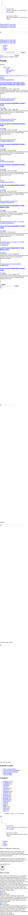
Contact (5, 49)
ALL (1, 75)
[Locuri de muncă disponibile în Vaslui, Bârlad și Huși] (8, 201)
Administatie (6, 782)
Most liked (8, 71)
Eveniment (5, 795)
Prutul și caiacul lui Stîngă (9, 769)
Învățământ (6, 799)
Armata (5, 787)
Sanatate (5, 808)
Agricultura (6, 784)
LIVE (4, 47)
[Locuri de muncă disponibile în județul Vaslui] (8, 98)
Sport (4, 811)
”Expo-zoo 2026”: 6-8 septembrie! (11, 770)
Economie (5, 792)
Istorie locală (6, 801)
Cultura (5, 789)
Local (4, 803)
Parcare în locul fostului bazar (10, 771)
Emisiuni (5, 45)
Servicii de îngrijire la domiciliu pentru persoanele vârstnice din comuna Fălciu (12, 83)
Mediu (4, 805)
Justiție (4, 802)
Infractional (6, 796)
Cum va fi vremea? (7, 774)
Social (12, 79)
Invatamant (6, 798)
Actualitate (2, 79)
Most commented (10, 70)
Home (1, 57)
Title (7, 72)
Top (1, 816)
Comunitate (8, 79)
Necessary (4, 893)
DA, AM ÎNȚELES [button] (5, 864)
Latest (7, 68)
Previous (3, 284)
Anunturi (5, 785)
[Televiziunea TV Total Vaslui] (8, 26)
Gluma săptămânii (7, 773)
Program (5, 48)
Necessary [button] (2, 891)
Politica (5, 806)
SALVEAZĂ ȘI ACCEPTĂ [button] (7, 914)
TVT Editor (3, 87)
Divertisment (6, 791)
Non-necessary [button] (3, 902)
